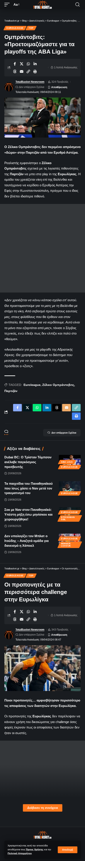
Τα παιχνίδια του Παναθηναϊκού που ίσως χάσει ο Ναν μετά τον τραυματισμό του (28, 488)
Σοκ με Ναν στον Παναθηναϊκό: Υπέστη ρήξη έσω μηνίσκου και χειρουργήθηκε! (28, 514)
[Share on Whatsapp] (28, 63)
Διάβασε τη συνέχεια (42, 807)
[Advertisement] (42, 248)
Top (31, 28)
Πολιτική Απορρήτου (20, 853)
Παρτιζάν (10, 391)
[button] (67, 849)
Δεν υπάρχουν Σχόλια (31, 87)
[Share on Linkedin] (35, 63)
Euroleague (15, 28)
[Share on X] (22, 63)
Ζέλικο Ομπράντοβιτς (58, 385)
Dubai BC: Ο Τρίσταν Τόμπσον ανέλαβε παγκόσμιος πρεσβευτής (27, 462)
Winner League (66, 544)
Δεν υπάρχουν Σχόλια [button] (63, 432)
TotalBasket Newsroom (29, 81)
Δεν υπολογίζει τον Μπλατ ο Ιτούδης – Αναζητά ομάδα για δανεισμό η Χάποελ (26, 540)
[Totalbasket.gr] (42, 4)
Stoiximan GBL (68, 518)
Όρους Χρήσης (34, 849)
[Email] (22, 71)
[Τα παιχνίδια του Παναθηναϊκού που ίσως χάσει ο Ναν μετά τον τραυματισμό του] (70, 487)
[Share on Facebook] (15, 63)
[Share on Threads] (15, 71)
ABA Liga (67, 462)
